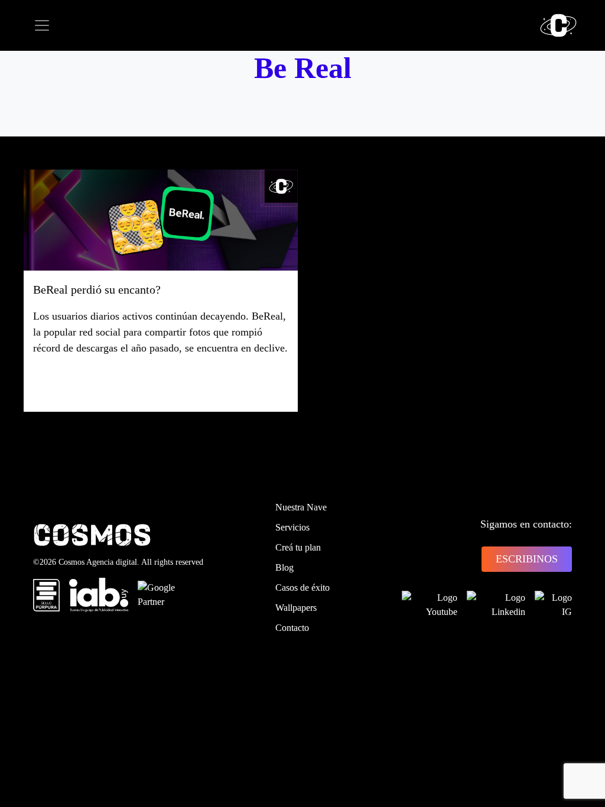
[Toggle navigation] (42, 25)
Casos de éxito (302, 588)
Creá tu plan (298, 547)
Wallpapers (296, 608)
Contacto (292, 628)
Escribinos (527, 559)
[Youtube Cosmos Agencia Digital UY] (429, 605)
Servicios (292, 527)
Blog (284, 567)
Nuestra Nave (301, 507)
